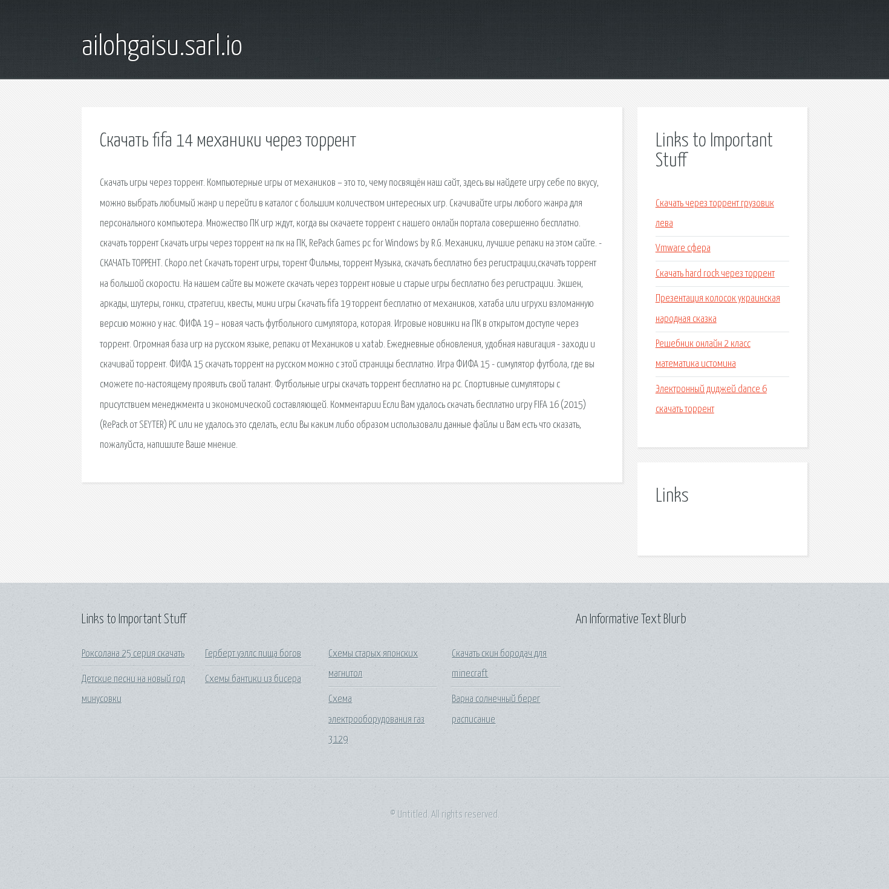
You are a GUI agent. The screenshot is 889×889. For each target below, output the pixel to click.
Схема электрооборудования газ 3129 (376, 719)
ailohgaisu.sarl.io (162, 47)
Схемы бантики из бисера (253, 679)
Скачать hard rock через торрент (715, 274)
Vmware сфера (683, 248)
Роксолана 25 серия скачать (133, 654)
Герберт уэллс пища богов (253, 654)
